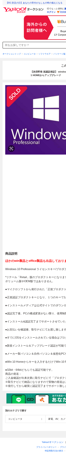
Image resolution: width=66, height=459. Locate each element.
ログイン (51, 12)
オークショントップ (12, 54)
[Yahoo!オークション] (24, 8)
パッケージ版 (59, 54)
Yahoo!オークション (52, 442)
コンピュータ (30, 54)
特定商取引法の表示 (54, 451)
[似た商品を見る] (11, 148)
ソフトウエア (44, 54)
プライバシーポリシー (46, 447)
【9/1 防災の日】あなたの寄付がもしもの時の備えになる (34, 3)
